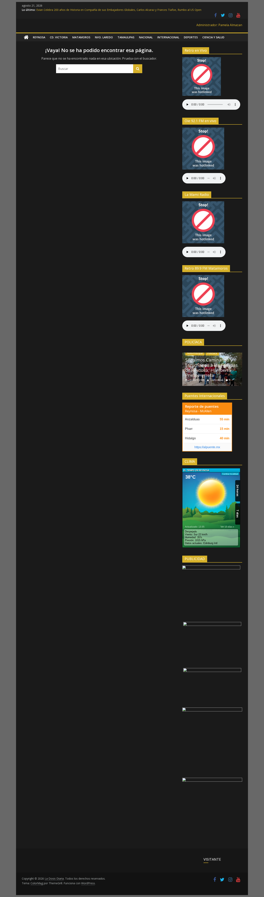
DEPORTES (191, 37)
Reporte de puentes (202, 406)
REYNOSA (39, 37)
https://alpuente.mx (207, 447)
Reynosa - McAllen (198, 411)
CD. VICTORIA (59, 37)
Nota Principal (195, 353)
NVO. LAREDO (104, 37)
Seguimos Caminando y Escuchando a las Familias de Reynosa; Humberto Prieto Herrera (211, 367)
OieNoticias (217, 380)
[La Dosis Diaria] (26, 37)
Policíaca (212, 353)
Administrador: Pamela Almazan (219, 25)
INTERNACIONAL (168, 37)
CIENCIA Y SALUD (213, 37)
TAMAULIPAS (126, 37)
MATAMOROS (81, 37)
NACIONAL (146, 37)
